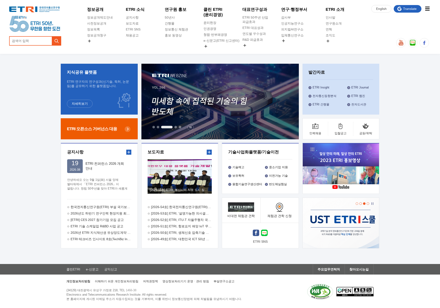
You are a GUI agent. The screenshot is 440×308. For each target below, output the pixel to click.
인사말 (330, 17)
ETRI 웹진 (358, 96)
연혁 (329, 29)
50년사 (170, 17)
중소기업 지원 (278, 167)
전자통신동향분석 (324, 96)
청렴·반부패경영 (215, 34)
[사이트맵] (427, 8)
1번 (153, 127)
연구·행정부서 (294, 9)
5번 (180, 127)
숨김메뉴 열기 (89, 41)
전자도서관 (358, 104)
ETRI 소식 (135, 9)
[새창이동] (341, 223)
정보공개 (95, 9)
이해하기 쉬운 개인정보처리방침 (116, 281)
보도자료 (132, 23)
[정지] (190, 127)
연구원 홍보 (176, 9)
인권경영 (210, 28)
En (381, 9)
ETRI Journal (360, 87)
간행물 (169, 23)
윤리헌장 (210, 23)
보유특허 (238, 175)
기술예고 (238, 167)
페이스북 (424, 42)
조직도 (330, 35)
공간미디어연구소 (294, 46)
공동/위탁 (365, 133)
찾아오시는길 (359, 269)
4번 (175, 127)
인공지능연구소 (292, 23)
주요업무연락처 (329, 269)
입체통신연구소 (292, 35)
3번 (167, 127)
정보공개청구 (96, 35)
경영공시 (93, 46)
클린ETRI (73, 269)
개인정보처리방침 (78, 281)
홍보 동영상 (173, 35)
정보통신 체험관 (176, 29)
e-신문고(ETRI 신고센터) (221, 40)
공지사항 (132, 17)
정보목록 (93, 29)
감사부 (286, 17)
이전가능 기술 (278, 175)
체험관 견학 (279, 216)
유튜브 (401, 42)
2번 (158, 127)
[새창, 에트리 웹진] (220, 101)
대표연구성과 (254, 9)
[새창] (256, 233)
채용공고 (132, 35)
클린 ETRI (213, 12)
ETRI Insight (321, 87)
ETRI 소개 (335, 9)
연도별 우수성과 (254, 34)
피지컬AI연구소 (292, 29)
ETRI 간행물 (321, 104)
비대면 (241, 216)
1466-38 (131, 290)
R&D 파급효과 (252, 39)
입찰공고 (340, 133)
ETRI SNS (133, 29)
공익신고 (210, 51)
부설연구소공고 (224, 281)
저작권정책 (150, 281)
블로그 (412, 42)
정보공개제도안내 (100, 17)
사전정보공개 (96, 23)
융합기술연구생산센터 (247, 184)
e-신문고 (92, 269)
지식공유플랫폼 (253, 50)
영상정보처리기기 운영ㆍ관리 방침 (185, 281)
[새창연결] (341, 164)
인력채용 (315, 133)
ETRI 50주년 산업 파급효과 (255, 20)
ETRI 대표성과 (253, 28)
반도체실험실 (278, 184)
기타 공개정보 (336, 46)
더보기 (128, 152)
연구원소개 (334, 23)
